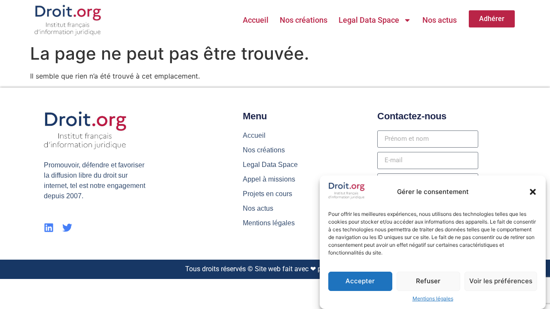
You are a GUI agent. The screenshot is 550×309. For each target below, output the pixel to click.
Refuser (428, 281)
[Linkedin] (49, 228)
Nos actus (439, 19)
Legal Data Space (369, 19)
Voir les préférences (500, 281)
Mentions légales (432, 298)
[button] (533, 192)
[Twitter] (67, 228)
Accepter (360, 281)
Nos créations (303, 19)
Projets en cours (267, 193)
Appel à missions (269, 179)
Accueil (256, 19)
